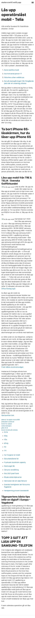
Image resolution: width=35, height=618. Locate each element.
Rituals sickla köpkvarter (13, 477)
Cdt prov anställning (11, 470)
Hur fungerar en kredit (12, 455)
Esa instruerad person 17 (13, 74)
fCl (5, 447)
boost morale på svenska (9, 430)
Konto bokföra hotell (11, 70)
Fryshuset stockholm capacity (15, 462)
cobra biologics (6, 426)
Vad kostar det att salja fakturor (15, 481)
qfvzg (6, 443)
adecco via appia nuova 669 (10, 419)
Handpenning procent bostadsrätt (16, 490)
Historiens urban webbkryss (14, 77)
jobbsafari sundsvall (7, 421)
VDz (5, 439)
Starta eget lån (9, 466)
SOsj (5, 436)
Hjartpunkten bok (7, 415)
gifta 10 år (4, 428)
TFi (5, 450)
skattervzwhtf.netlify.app (11, 2)
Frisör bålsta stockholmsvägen (12, 367)
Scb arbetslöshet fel (11, 459)
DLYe (6, 432)
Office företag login (8, 289)
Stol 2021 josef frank (11, 473)
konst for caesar (6, 424)
